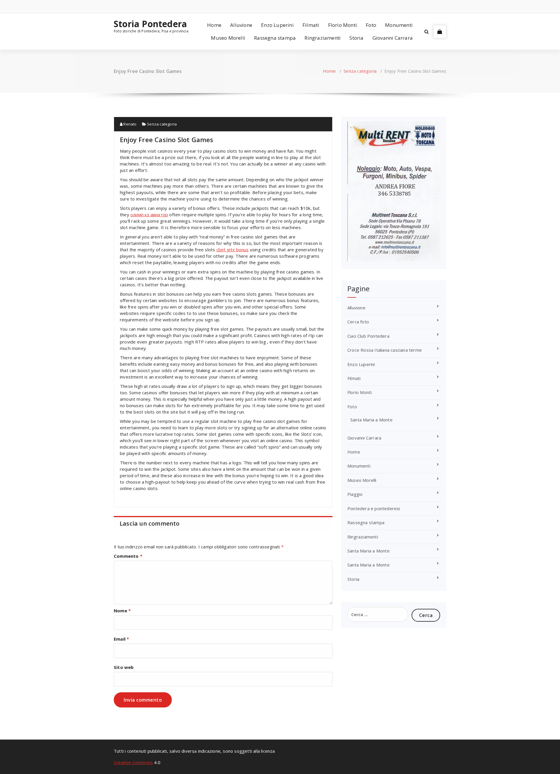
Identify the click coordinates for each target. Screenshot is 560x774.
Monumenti (399, 25)
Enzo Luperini (277, 25)
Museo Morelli (228, 37)
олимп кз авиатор (149, 214)
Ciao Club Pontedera (368, 336)
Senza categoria (360, 71)
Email (121, 639)
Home (214, 25)
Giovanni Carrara (392, 37)
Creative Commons (133, 762)
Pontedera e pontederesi (373, 508)
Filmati (310, 25)
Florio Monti (342, 25)
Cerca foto (358, 322)
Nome (122, 610)
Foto (371, 25)
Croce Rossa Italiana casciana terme (384, 350)
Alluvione (241, 25)
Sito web (124, 667)
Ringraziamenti (322, 37)
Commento (128, 556)
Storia (356, 37)
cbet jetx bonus (232, 249)
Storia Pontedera (150, 24)
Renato (129, 124)
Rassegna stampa (275, 37)
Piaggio (355, 494)
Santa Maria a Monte (371, 420)
